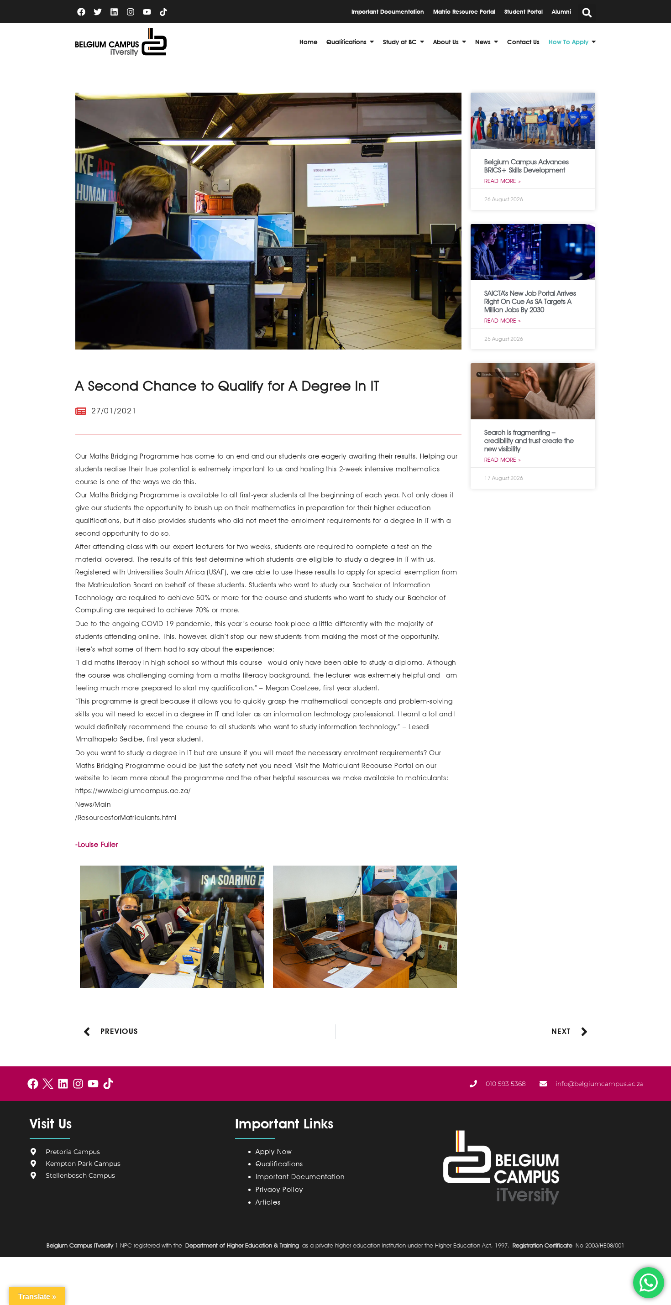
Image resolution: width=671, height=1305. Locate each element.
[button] (587, 12)
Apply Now (274, 1152)
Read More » (502, 180)
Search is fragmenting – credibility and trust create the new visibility (529, 440)
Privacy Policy (281, 1189)
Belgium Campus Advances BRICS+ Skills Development (526, 166)
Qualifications (279, 1164)
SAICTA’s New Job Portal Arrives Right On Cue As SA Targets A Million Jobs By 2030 (530, 301)
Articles (268, 1202)
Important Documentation (300, 1177)
